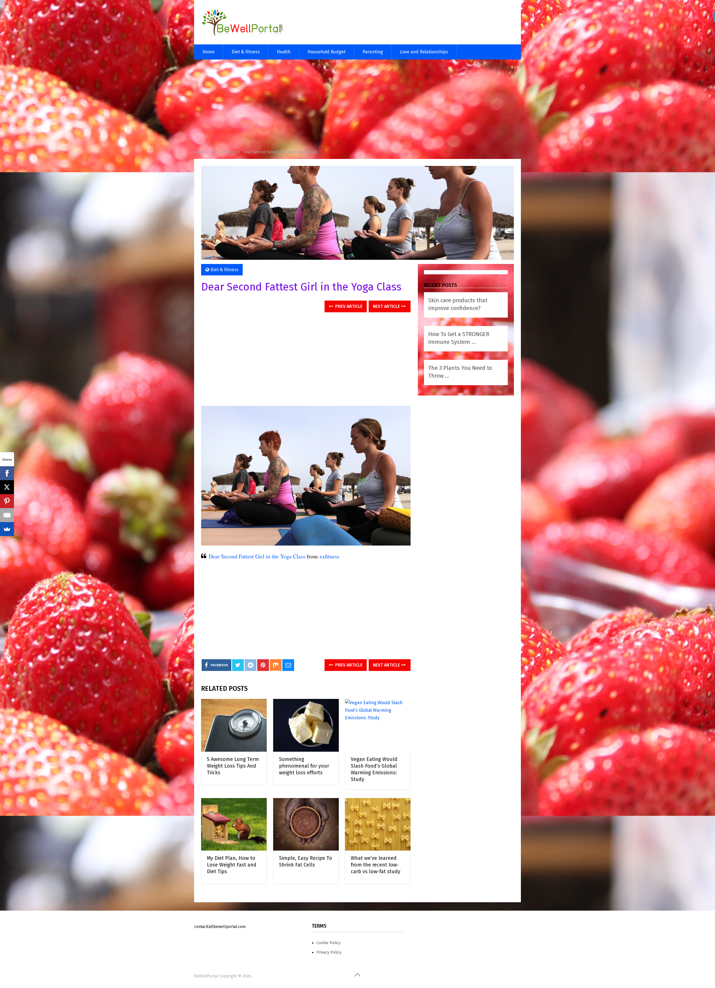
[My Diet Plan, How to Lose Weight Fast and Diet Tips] (234, 824)
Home (208, 51)
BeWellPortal (206, 976)
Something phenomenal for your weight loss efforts (304, 766)
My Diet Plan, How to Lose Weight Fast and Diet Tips (231, 865)
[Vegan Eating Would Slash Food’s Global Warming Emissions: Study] (378, 725)
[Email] (7, 515)
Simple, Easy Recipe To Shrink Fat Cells (305, 861)
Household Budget (326, 51)
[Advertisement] (357, 105)
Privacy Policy (328, 952)
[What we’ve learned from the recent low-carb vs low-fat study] (378, 824)
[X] (7, 487)
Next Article (387, 306)
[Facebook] (7, 473)
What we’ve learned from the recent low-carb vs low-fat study (375, 865)
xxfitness (329, 556)
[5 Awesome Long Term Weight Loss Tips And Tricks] (234, 725)
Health (283, 51)
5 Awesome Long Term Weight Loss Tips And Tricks (233, 766)
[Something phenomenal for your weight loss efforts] (306, 725)
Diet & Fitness (246, 51)
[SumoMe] (7, 529)
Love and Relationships (424, 51)
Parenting (373, 51)
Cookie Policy (328, 943)
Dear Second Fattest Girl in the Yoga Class (257, 556)
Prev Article (348, 306)
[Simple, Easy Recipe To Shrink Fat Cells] (306, 824)
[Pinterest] (7, 501)
